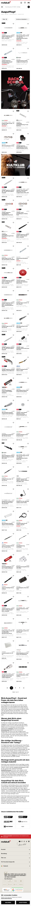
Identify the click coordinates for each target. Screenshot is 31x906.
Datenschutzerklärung (6, 898)
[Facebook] (22, 841)
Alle (23, 826)
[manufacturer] (8, 817)
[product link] (8, 34)
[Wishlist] (25, 2)
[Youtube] (20, 841)
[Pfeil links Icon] (7, 688)
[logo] (6, 2)
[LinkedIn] (29, 841)
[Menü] (10, 889)
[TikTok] (27, 841)
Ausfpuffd (3, 770)
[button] (15, 849)
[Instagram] (24, 841)
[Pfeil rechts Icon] (23, 688)
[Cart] (28, 2)
